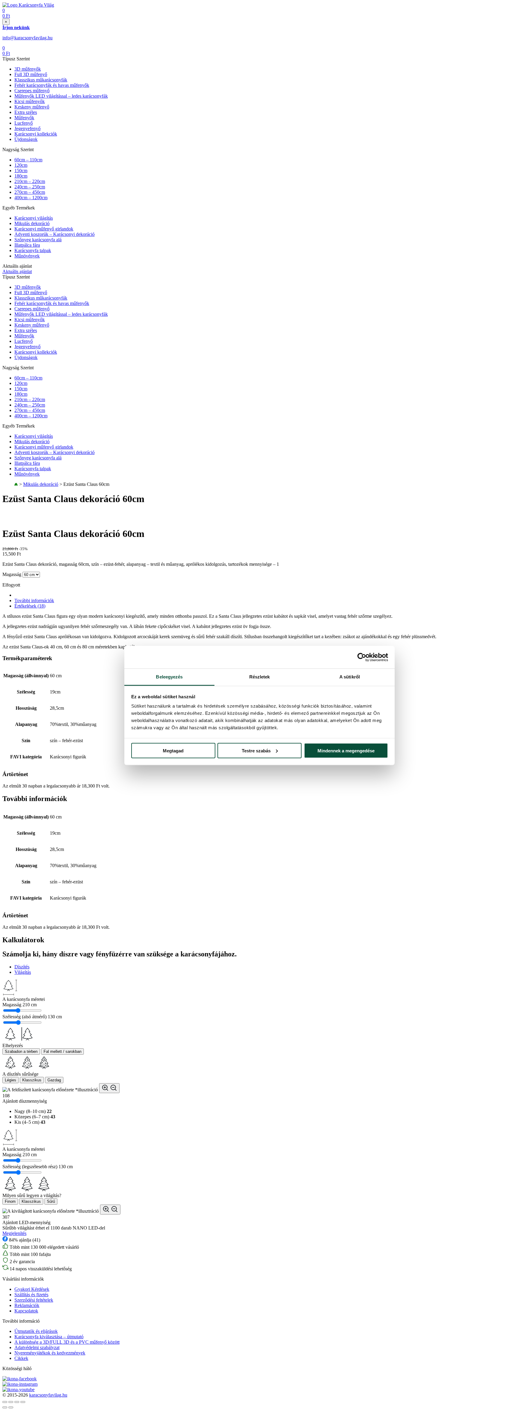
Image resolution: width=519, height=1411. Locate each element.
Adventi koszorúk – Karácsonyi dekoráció (54, 234)
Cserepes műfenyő (32, 90)
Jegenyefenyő (27, 128)
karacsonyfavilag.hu (48, 1394)
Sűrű (51, 1201)
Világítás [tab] (22, 972)
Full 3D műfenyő (30, 74)
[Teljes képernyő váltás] (16, 1402)
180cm (20, 175)
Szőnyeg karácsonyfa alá (38, 239)
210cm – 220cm (29, 181)
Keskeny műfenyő (31, 106)
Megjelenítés (14, 1233)
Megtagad (173, 750)
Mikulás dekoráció (32, 223)
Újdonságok (26, 139)
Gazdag (54, 1080)
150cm (20, 170)
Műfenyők (24, 117)
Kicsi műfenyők (29, 101)
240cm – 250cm (29, 186)
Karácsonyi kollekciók (35, 133)
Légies (10, 1080)
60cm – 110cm (28, 159)
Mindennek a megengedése (346, 750)
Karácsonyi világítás (33, 218)
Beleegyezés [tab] (169, 676)
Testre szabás (256, 750)
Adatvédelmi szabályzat (36, 1347)
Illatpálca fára (27, 245)
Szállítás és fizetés (31, 1294)
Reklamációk (26, 1305)
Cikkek (21, 1358)
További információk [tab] (34, 600)
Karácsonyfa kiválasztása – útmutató (48, 1336)
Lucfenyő (23, 123)
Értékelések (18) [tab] (29, 605)
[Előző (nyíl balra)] (4, 1407)
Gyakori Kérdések (31, 1289)
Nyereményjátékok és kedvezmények (49, 1352)
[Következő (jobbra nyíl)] (10, 1407)
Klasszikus (31, 1080)
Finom (10, 1201)
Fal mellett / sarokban (62, 1051)
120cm (20, 165)
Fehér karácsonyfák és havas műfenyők (51, 85)
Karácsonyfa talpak (32, 250)
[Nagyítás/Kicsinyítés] (22, 1402)
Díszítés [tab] (21, 966)
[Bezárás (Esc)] (4, 1402)
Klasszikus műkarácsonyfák (40, 79)
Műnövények (27, 255)
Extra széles (25, 112)
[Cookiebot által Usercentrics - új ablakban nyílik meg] (361, 657)
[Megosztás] (10, 1402)
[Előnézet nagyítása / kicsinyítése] (109, 1088)
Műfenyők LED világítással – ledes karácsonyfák (61, 96)
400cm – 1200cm (30, 197)
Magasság (11, 574)
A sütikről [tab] (349, 676)
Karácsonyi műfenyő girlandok (43, 228)
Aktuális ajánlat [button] (17, 271)
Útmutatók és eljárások (36, 1331)
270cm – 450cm (29, 192)
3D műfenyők (27, 69)
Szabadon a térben (21, 1051)
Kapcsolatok (26, 1310)
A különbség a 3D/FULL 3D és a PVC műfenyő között (67, 1342)
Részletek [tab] (259, 676)
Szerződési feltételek (33, 1300)
